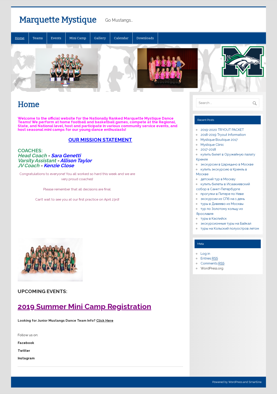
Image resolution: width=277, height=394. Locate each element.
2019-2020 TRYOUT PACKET (222, 130)
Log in (205, 254)
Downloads (145, 38)
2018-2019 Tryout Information (223, 135)
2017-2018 (208, 149)
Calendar (121, 38)
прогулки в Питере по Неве (222, 194)
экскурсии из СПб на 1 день (223, 199)
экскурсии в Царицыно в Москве (227, 164)
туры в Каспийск (214, 219)
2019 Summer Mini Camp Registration (84, 306)
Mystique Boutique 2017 (219, 140)
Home (19, 38)
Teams (38, 38)
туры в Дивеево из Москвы (222, 204)
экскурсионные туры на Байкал (226, 223)
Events (56, 38)
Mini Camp (77, 38)
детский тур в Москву (218, 179)
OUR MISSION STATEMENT (100, 140)
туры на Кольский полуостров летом (230, 228)
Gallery (100, 38)
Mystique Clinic (212, 145)
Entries (209, 258)
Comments (212, 263)
